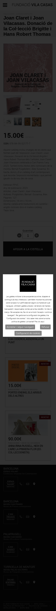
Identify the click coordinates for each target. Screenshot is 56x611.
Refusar (45, 327)
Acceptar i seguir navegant (20, 327)
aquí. (43, 322)
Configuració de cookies (28, 333)
